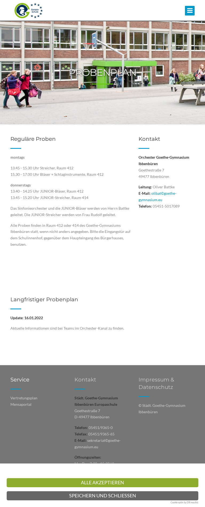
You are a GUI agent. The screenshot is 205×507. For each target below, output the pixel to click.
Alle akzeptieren (102, 482)
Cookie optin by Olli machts (184, 502)
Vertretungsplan (23, 398)
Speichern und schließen (102, 495)
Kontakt (85, 379)
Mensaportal (20, 404)
